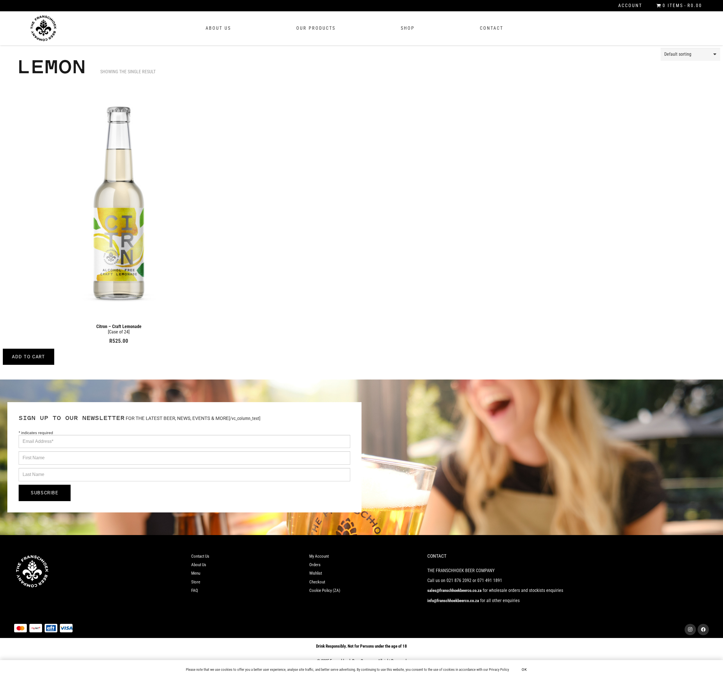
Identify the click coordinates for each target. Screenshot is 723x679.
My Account (319, 556)
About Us (198, 564)
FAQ (194, 590)
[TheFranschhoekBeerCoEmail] (43, 28)
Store (195, 582)
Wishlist (315, 573)
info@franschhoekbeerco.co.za (453, 600)
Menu (195, 573)
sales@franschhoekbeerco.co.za (454, 590)
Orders (315, 564)
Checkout (317, 582)
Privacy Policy (499, 669)
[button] (28, 357)
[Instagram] (690, 629)
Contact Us (200, 556)
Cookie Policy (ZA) (324, 590)
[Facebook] (703, 629)
